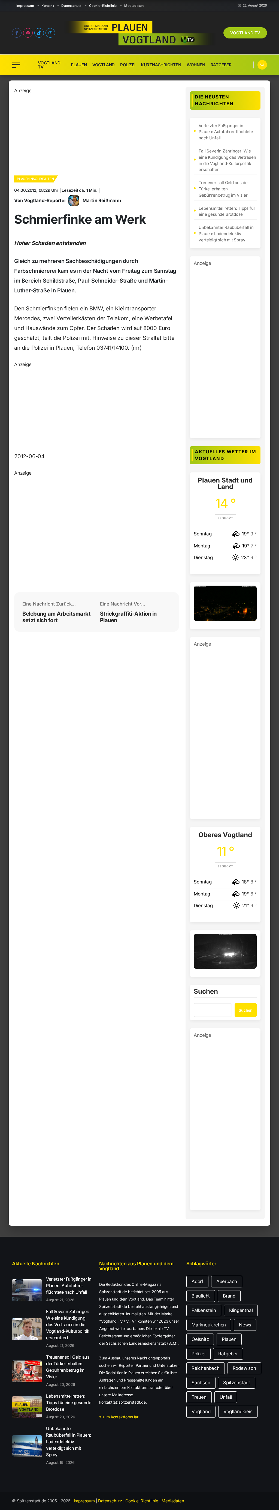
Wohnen (196, 65)
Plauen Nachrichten (35, 179)
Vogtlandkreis (237, 1411)
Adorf (197, 1281)
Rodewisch (244, 1368)
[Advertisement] (80, 132)
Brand (229, 1296)
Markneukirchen (209, 1325)
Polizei (127, 65)
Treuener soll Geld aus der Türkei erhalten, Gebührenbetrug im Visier (224, 189)
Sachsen (201, 1382)
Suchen (206, 991)
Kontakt (47, 6)
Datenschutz (71, 6)
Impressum (25, 6)
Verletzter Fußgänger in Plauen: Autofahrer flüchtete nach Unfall (226, 132)
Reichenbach (206, 1368)
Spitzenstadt (236, 1382)
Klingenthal (241, 1310)
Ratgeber (221, 65)
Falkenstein (204, 1310)
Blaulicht (201, 1296)
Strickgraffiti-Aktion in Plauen (128, 617)
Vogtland (103, 65)
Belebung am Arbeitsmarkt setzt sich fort (56, 617)
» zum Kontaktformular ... (120, 1417)
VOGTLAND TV (245, 32)
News (245, 1325)
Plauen (79, 65)
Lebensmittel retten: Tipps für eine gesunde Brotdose (227, 211)
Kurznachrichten (161, 65)
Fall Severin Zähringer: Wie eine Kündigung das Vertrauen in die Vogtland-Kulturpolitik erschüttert (227, 160)
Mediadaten (134, 6)
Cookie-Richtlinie (103, 6)
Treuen (199, 1397)
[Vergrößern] (249, 592)
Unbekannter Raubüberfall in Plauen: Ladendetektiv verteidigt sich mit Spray (226, 233)
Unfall (226, 1397)
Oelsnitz (200, 1339)
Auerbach (226, 1281)
